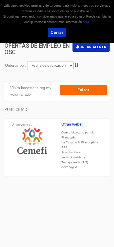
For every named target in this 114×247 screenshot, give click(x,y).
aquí (86, 22)
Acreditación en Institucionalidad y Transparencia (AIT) (74, 157)
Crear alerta (93, 47)
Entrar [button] (83, 90)
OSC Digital (69, 167)
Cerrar (57, 32)
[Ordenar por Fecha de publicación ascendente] (77, 65)
